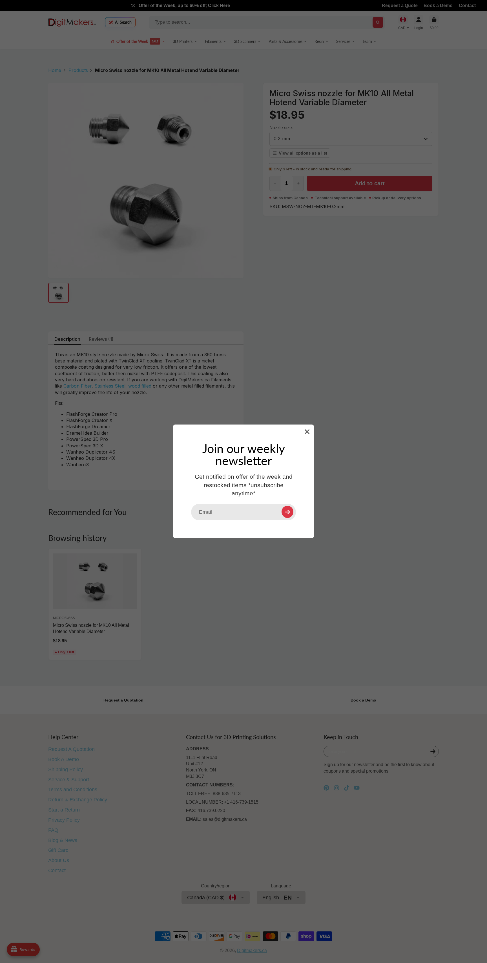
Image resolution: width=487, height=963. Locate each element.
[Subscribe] (287, 512)
